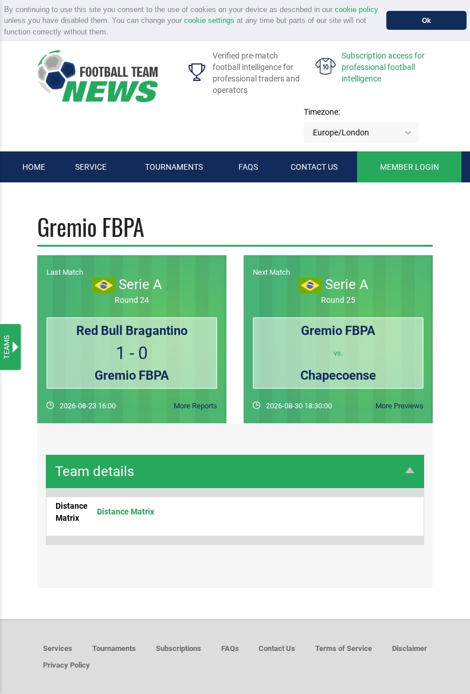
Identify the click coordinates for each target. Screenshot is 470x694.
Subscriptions (178, 648)
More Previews (399, 405)
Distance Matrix (125, 511)
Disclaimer (409, 648)
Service (91, 166)
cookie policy (356, 9)
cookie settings (209, 20)
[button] (112, 32)
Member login (409, 166)
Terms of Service (343, 648)
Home (33, 166)
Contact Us (276, 648)
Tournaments (174, 166)
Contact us (314, 166)
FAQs (248, 166)
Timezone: (322, 111)
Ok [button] (426, 20)
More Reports (195, 405)
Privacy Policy (66, 665)
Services (57, 648)
